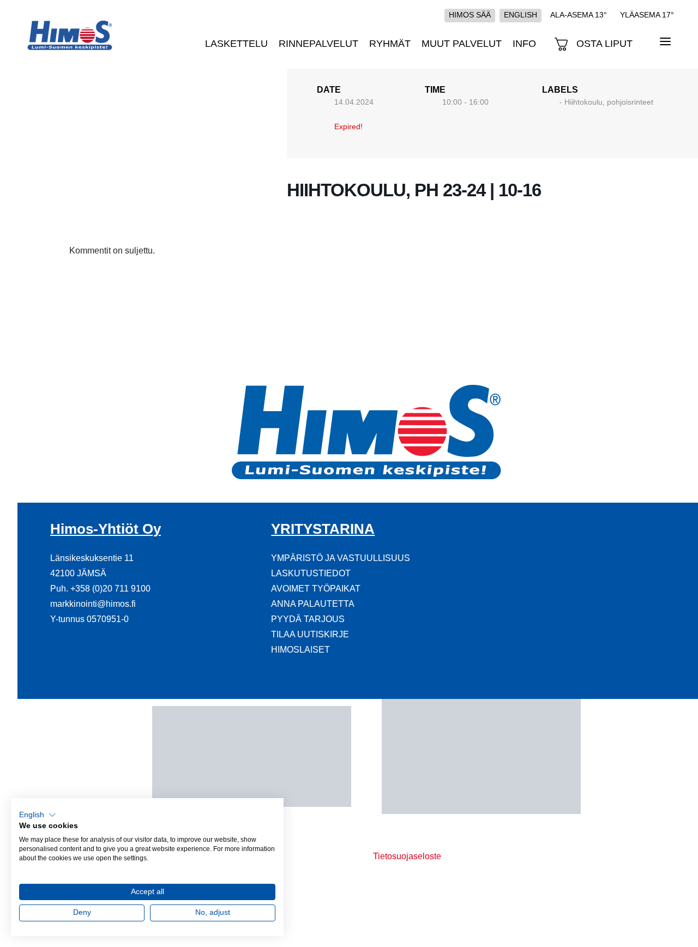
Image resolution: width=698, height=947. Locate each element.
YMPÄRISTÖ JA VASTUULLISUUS (340, 558)
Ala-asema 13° (578, 14)
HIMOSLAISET (300, 649)
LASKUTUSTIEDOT (311, 573)
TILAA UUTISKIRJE (310, 634)
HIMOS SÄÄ (470, 14)
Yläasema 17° (647, 14)
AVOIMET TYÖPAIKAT (315, 588)
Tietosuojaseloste (407, 856)
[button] (37, 815)
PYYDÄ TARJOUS (308, 619)
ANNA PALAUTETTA (312, 603)
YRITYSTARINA (323, 529)
